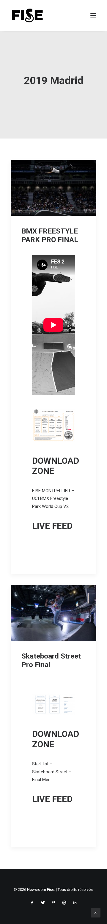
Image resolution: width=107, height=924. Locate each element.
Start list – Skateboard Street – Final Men (51, 771)
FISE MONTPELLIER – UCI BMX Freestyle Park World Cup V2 (53, 498)
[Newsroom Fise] (27, 15)
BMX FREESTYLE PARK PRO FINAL (49, 235)
